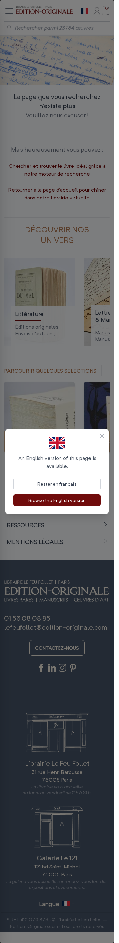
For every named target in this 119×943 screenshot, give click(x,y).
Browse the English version (57, 500)
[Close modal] (102, 436)
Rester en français (57, 484)
